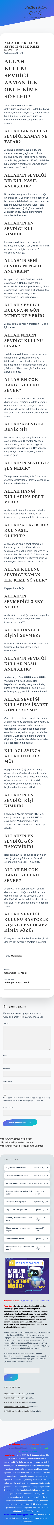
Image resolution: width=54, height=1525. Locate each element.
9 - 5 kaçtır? (8, 1107)
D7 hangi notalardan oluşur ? (18, 1175)
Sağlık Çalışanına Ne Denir (14, 1393)
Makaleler (16, 955)
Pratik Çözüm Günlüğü (36, 10)
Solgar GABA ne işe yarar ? (17, 1210)
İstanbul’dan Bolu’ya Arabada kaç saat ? (20, 1247)
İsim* (5, 1055)
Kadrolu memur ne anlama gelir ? (19, 1183)
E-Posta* (7, 1068)
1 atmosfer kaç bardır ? (15, 1239)
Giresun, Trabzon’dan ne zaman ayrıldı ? (19, 1218)
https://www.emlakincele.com (16, 1138)
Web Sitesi (7, 1081)
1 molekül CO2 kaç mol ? (16, 1202)
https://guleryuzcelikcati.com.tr (17, 1145)
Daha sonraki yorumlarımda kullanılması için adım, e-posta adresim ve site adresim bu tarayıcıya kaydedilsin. (26, 1099)
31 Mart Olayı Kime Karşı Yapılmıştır (18, 1411)
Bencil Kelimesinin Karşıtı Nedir (16, 1402)
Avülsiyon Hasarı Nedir (17, 982)
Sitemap (39, 1145)
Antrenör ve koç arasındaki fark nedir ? (19, 1192)
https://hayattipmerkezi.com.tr (16, 1142)
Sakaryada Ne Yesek (15, 972)
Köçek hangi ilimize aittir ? (17, 1167)
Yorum (5, 1023)
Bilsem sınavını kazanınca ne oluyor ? (18, 1229)
